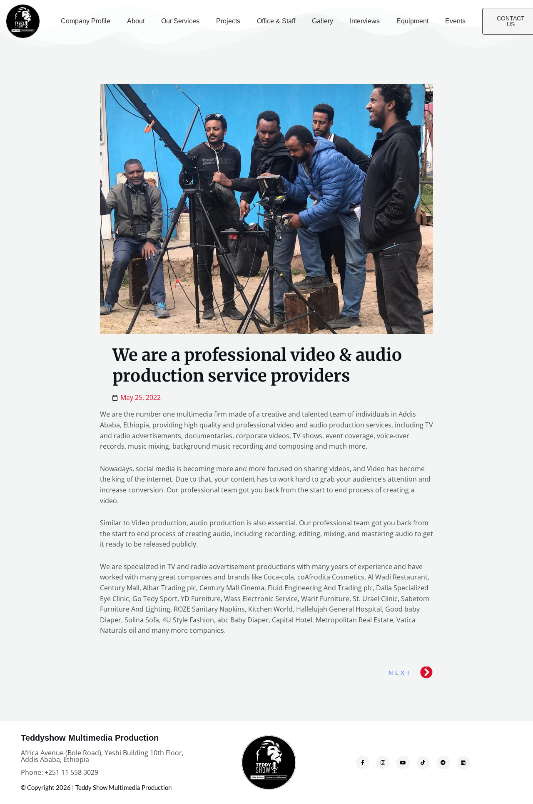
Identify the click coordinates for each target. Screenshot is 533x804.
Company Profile (85, 21)
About (135, 21)
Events (455, 21)
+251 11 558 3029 (71, 772)
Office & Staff (276, 21)
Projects (228, 21)
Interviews (365, 21)
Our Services (180, 21)
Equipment (412, 21)
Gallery (322, 21)
